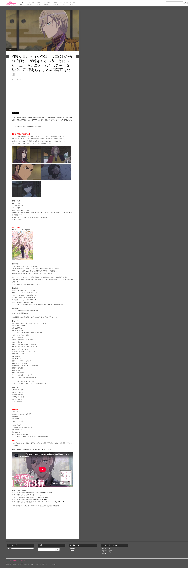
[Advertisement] (42, 95)
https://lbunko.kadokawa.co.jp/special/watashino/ (52, 502)
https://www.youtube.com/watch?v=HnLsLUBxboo (37, 449)
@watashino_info (38, 495)
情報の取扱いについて (107, 550)
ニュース (10, 49)
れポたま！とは (106, 548)
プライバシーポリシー (107, 552)
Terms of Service (48, 564)
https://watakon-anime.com (44, 492)
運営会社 (104, 553)
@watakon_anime (43, 497)
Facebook (73, 548)
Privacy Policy (37, 564)
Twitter (72, 550)
